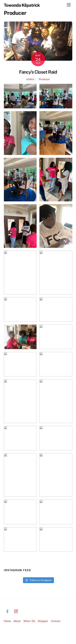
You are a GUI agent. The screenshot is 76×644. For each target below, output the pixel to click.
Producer (44, 79)
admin (30, 79)
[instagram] (15, 610)
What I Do (29, 620)
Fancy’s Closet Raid (38, 72)
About (17, 620)
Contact (55, 620)
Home (7, 620)
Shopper (43, 620)
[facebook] (7, 610)
